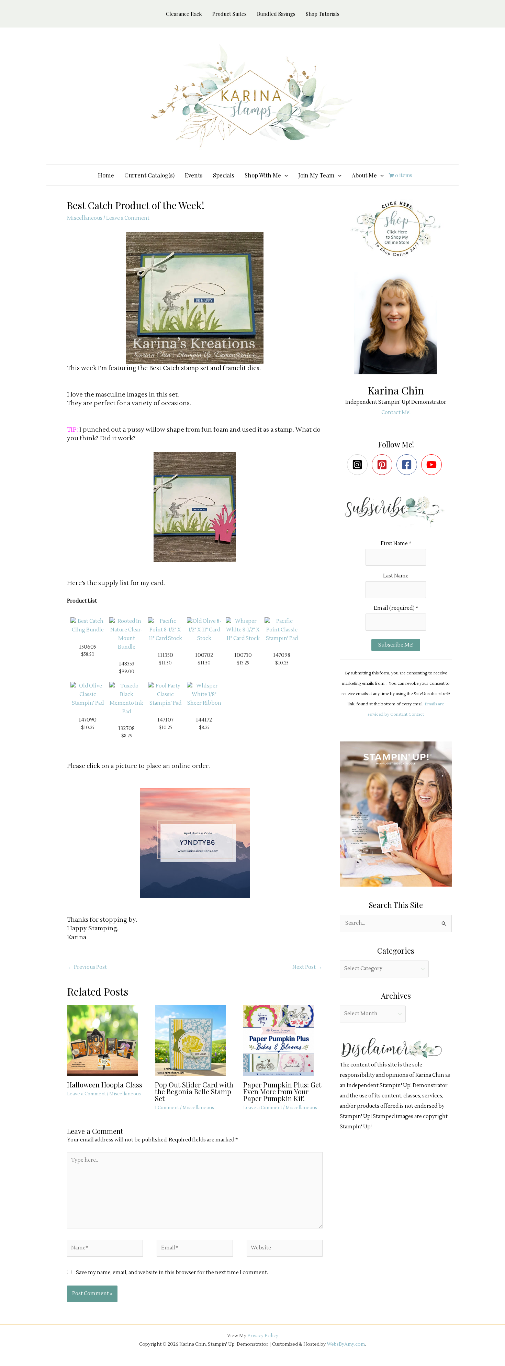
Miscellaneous (84, 218)
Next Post (307, 967)
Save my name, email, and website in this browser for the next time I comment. (172, 1272)
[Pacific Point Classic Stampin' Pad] (282, 630)
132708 (126, 728)
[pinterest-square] (383, 464)
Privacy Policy (262, 1335)
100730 (243, 655)
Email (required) (396, 608)
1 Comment (167, 1107)
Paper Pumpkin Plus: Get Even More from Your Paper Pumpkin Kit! (282, 1091)
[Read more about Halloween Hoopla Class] (106, 1040)
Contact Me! (396, 412)
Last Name (395, 576)
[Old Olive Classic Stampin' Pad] (87, 694)
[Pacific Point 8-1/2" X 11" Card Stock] (165, 630)
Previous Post (87, 967)
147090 (88, 719)
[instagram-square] (359, 464)
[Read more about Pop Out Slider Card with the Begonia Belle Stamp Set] (194, 1040)
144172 (204, 719)
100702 (204, 655)
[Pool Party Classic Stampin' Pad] (165, 694)
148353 (126, 663)
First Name (396, 543)
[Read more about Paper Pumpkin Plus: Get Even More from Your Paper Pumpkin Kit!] (283, 1040)
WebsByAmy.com (346, 1344)
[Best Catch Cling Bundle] (87, 625)
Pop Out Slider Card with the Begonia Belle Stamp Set (194, 1091)
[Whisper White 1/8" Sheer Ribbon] (204, 694)
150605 (87, 646)
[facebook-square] (408, 464)
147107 (165, 719)
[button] (284, 175)
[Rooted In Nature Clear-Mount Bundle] (126, 634)
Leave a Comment (127, 218)
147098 (281, 655)
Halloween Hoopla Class (104, 1084)
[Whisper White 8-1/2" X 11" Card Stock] (243, 630)
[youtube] (433, 464)
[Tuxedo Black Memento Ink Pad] (126, 699)
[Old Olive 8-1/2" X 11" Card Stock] (204, 630)
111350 (165, 655)
